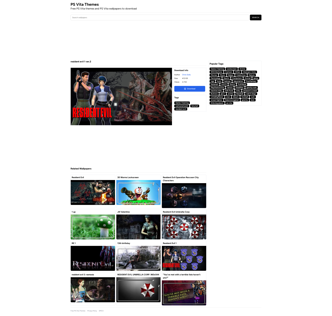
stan (228, 97)
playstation (238, 81)
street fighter (216, 100)
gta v (223, 94)
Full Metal (242, 84)
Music (222, 75)
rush (253, 97)
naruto (230, 87)
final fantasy (251, 81)
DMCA (101, 311)
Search (255, 17)
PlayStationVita (217, 87)
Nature (252, 75)
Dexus (232, 84)
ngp (212, 81)
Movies (214, 75)
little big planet (217, 103)
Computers (237, 78)
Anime (242, 69)
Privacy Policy (92, 311)
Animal (247, 78)
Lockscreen (232, 69)
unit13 (224, 84)
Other (237, 72)
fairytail (195, 106)
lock (252, 100)
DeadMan (239, 87)
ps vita (229, 103)
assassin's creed (250, 91)
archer (230, 94)
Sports (226, 78)
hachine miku (216, 91)
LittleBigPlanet (217, 97)
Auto (219, 81)
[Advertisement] (138, 40)
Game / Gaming (182, 103)
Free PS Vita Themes (78, 311)
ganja (256, 78)
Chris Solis (186, 75)
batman (227, 81)
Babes (230, 75)
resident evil (181, 109)
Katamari (214, 84)
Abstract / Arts (249, 72)
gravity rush (252, 87)
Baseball (239, 94)
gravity (245, 100)
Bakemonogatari (232, 100)
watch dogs (251, 94)
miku (238, 91)
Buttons (214, 94)
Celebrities (241, 75)
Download (191, 89)
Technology (215, 78)
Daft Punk (229, 91)
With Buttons (216, 72)
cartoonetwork (182, 106)
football (245, 97)
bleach (235, 97)
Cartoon (228, 72)
